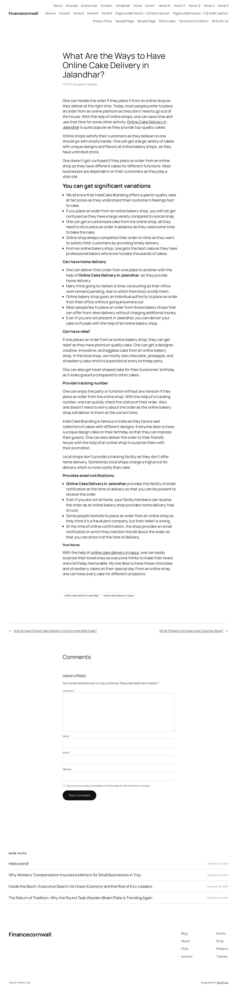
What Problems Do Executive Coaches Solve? (191, 631)
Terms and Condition (193, 21)
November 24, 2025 (217, 897)
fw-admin (79, 84)
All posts (72, 5)
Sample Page (124, 21)
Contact (106, 5)
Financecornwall (23, 13)
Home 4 (50, 13)
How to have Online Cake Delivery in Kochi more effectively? (55, 631)
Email (66, 752)
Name (66, 736)
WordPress (222, 982)
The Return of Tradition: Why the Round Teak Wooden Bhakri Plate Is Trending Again (80, 898)
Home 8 (92, 13)
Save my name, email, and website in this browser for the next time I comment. (108, 785)
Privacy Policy (102, 21)
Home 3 (223, 5)
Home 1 (150, 5)
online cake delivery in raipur (119, 595)
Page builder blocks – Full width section (200, 13)
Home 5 (64, 13)
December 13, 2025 (218, 863)
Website (67, 769)
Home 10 (165, 5)
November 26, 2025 (217, 886)
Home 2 (209, 5)
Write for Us (220, 21)
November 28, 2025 (217, 875)
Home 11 (179, 5)
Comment (69, 690)
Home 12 (194, 5)
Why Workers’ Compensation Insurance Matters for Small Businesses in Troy (75, 875)
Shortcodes (167, 21)
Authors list (89, 5)
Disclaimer (123, 5)
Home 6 (78, 13)
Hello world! (19, 864)
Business (92, 84)
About (58, 5)
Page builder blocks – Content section (142, 13)
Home (137, 5)
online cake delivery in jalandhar (82, 595)
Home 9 (106, 13)
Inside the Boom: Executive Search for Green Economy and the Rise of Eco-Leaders (80, 886)
